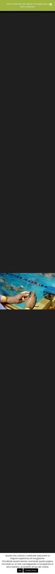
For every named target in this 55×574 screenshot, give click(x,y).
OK (20, 570)
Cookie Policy (31, 570)
